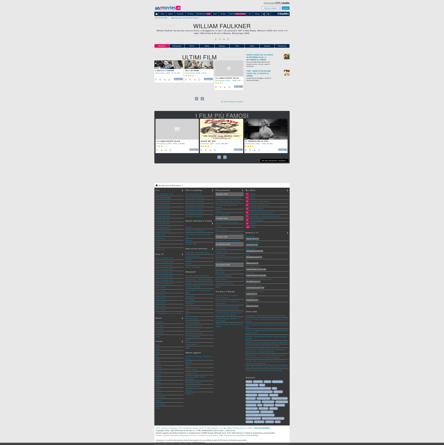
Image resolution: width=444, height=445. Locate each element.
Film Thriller (160, 325)
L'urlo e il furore (164, 70)
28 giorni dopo (277, 382)
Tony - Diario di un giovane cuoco (227, 222)
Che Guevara (259, 422)
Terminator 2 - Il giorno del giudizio (228, 240)
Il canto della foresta (192, 337)
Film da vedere (161, 235)
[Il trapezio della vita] (266, 129)
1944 (217, 143)
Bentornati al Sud (191, 318)
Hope (187, 311)
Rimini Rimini (250, 298)
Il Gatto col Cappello (193, 322)
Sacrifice (189, 260)
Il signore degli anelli (253, 418)
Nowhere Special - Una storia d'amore (259, 279)
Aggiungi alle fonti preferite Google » (185, 18)
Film (180, 428)
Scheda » (178, 79)
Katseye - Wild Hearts (193, 267)
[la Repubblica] (286, 3)
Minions (248, 382)
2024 (171, 194)
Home (158, 428)
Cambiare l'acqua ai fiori (194, 326)
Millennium (273, 408)
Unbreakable (280, 405)
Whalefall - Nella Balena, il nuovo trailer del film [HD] (264, 371)
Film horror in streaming (194, 216)
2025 (167, 194)
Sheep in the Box (221, 229)
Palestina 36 (190, 303)
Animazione (160, 333)
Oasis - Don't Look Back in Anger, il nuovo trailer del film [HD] (266, 367)
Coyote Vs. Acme (221, 251)
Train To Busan (221, 248)
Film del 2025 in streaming (195, 198)
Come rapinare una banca (225, 283)
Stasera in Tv (217, 428)
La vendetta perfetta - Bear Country (228, 201)
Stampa (222, 46)
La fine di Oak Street (193, 256)
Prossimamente (240, 428)
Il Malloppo (219, 268)
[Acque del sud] (221, 129)
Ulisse (248, 255)
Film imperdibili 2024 (163, 209)
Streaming (282, 46)
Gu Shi (188, 366)
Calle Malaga (190, 300)
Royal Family (250, 398)
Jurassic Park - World (279, 398)
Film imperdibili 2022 (163, 216)
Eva (247, 261)
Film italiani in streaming (194, 212)
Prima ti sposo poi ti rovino (255, 291)
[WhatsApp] (228, 39)
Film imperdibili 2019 (163, 227)
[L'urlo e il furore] (168, 64)
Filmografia (177, 46)
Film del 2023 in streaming (195, 205)
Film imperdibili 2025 (163, 205)
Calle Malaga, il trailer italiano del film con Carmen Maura (265, 315)
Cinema (267, 46)
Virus (260, 405)
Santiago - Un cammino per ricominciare (199, 283)
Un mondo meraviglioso (224, 276)
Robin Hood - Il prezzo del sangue (197, 252)
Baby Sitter (274, 395)
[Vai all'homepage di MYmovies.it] (167, 10)
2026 (162, 194)
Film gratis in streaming (194, 194)
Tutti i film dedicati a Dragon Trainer (258, 388)
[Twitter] (220, 39)
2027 (157, 194)
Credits (158, 435)
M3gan (262, 385)
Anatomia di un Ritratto (193, 383)
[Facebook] (215, 39)
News (207, 46)
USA (168, 73)
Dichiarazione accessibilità (234, 435)
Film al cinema (160, 238)
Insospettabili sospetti (253, 267)
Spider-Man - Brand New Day (260, 201)
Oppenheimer (263, 395)
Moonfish (189, 362)
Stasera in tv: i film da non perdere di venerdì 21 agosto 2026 (266, 342)
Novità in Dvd (160, 249)
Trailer (249, 428)
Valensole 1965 (191, 244)
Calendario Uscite (190, 428)
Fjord (187, 315)
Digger (188, 348)
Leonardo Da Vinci (263, 398)
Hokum (253, 227)
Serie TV (202, 428)
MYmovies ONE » (162, 18)
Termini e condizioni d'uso (201, 435)
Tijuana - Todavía (191, 369)
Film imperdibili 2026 (163, 201)
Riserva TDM (218, 435)
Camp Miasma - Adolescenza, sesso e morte (265, 216)
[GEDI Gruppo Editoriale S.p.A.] (278, 3)
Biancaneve (278, 392)
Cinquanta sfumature (253, 402)
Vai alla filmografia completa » (233, 101)
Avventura (205, 143)
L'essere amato (191, 344)
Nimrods (188, 263)
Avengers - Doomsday (193, 287)
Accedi (286, 8)
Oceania (188, 227)
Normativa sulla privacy (180, 435)
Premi (192, 46)
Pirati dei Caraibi (268, 402)
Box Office (228, 428)
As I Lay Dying (192, 70)
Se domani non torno (193, 329)
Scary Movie (258, 382)
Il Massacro (189, 394)
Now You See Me (252, 385)
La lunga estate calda (227, 78)
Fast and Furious (267, 412)
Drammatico (160, 73)
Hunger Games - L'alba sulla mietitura (198, 279)
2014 (174, 73)
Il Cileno (218, 226)
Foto (237, 46)
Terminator (269, 422)
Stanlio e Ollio (250, 249)
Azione (158, 337)
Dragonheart (250, 273)
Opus (274, 388)
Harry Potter (263, 408)
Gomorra (267, 382)
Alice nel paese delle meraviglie (273, 418)
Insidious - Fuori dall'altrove (195, 231)
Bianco (188, 340)
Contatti (166, 435)
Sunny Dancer (220, 255)
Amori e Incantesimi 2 (193, 307)
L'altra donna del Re (253, 242)
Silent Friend (220, 272)
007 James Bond (281, 402)
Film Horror (159, 329)
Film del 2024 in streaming (195, 201)
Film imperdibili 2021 (163, 220)
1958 (234, 80)
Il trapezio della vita (256, 141)
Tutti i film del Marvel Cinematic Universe (260, 415)
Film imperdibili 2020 (163, 224)
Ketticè (218, 287)
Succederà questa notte (194, 333)
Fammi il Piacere (221, 279)
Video (252, 46)
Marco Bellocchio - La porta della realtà (229, 233)
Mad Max (249, 422)
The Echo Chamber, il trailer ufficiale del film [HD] (262, 346)
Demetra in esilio (191, 373)
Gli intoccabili (250, 236)
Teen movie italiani (252, 412)
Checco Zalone (251, 395)
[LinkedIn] (224, 39)
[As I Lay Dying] (198, 64)
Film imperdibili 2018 (163, 231)
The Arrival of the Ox (193, 386)
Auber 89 (189, 390)
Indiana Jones (268, 405)
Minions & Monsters (256, 220)
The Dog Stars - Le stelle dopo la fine (228, 198)
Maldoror (189, 240)
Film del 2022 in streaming (195, 209)
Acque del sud (208, 141)
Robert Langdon (251, 408)
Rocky (278, 422)
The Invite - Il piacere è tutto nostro (197, 276)
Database (173, 428)
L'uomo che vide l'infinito (254, 285)
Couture (218, 211)
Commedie (159, 322)
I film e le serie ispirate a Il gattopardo (259, 392)
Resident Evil (190, 296)
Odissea (253, 198)
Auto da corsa (251, 405)
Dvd (209, 428)
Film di (158, 242)
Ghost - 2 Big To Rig (222, 215)
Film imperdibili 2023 (163, 212)
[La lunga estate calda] (228, 68)
